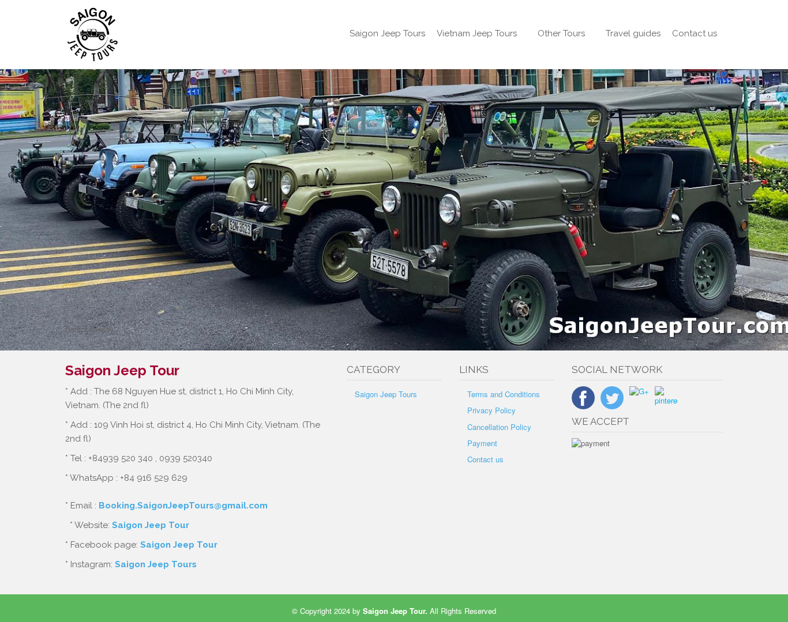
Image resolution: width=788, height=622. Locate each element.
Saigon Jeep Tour (150, 525)
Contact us (694, 33)
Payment (482, 443)
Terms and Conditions (503, 394)
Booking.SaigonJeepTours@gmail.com (183, 505)
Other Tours (561, 33)
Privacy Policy (491, 410)
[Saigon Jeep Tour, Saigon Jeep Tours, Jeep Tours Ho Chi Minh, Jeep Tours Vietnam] (141, 34)
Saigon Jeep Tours (387, 33)
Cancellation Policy (499, 426)
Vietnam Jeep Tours (477, 33)
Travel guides (633, 33)
